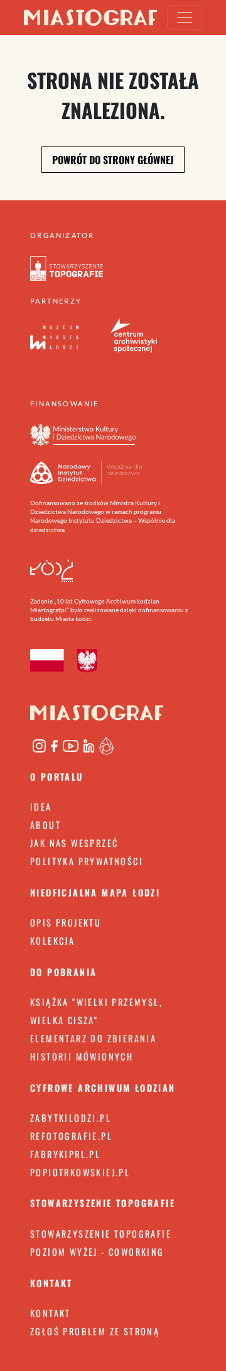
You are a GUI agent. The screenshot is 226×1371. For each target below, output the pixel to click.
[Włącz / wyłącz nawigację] (184, 17)
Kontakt (50, 1313)
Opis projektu (65, 922)
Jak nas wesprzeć (74, 843)
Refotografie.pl (71, 1135)
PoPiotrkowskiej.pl (80, 1172)
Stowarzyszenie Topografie (100, 1233)
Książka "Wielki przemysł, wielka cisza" (96, 1011)
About (45, 824)
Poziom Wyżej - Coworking (97, 1251)
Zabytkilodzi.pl (70, 1117)
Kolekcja (52, 940)
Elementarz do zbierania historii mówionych (93, 1047)
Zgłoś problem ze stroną (94, 1331)
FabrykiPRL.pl (65, 1154)
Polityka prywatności (86, 861)
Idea (41, 806)
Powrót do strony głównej (113, 159)
